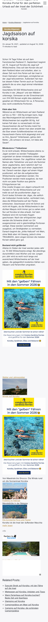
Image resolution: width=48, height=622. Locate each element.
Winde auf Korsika (10, 396)
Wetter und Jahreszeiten (13, 377)
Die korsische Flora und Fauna (16, 520)
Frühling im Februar (11, 500)
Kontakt (24, 9)
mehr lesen (7, 525)
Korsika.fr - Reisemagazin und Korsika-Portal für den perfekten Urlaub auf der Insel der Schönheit (22, 3)
